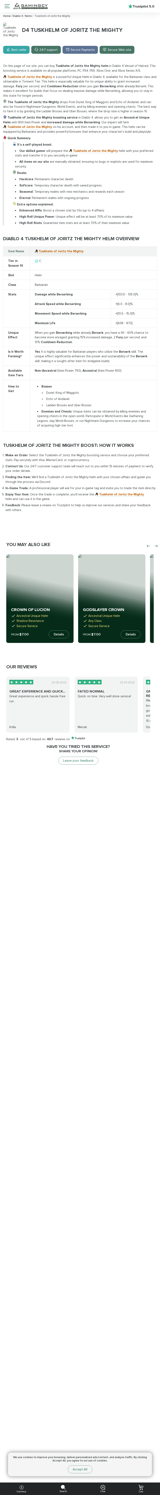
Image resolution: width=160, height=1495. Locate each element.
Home (7, 16)
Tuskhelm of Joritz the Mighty (29, 77)
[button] (152, 1463)
